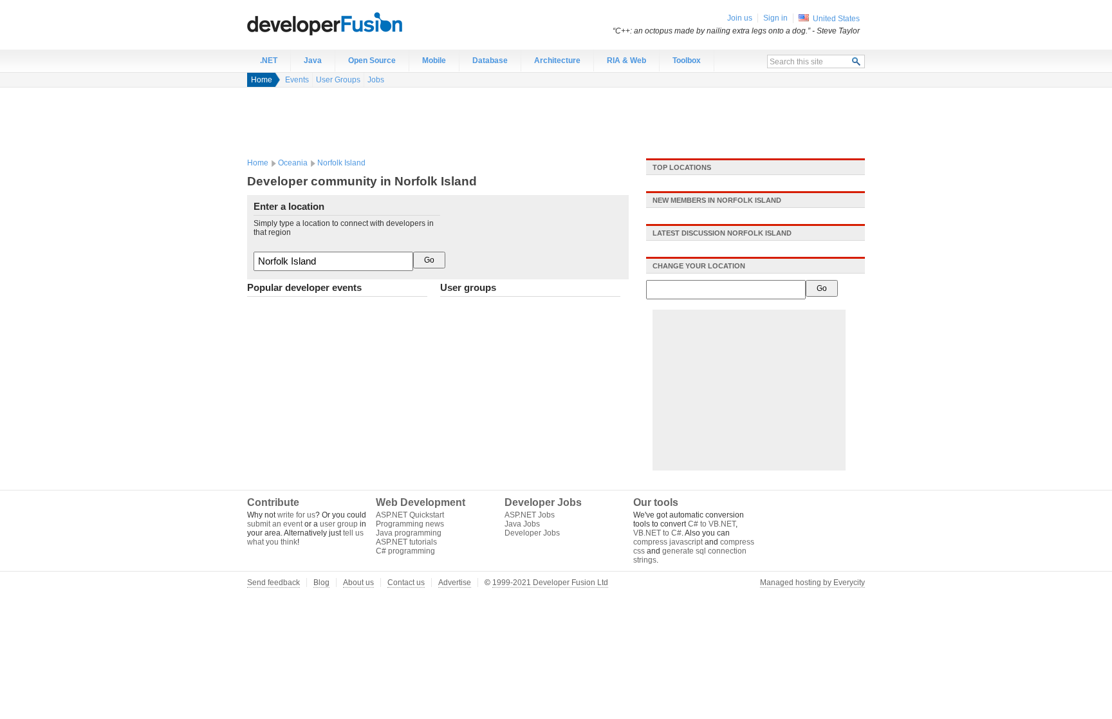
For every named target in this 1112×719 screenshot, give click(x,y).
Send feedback (273, 582)
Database (490, 60)
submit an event (274, 523)
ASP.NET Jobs (530, 514)
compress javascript (668, 541)
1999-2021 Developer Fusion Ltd (550, 582)
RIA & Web (626, 60)
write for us (296, 514)
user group (339, 523)
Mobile (434, 60)
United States (836, 18)
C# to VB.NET (712, 523)
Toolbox (686, 60)
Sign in (775, 18)
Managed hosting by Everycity (812, 582)
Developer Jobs (532, 532)
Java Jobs (522, 523)
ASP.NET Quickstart (410, 514)
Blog (321, 582)
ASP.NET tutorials (406, 541)
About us (358, 582)
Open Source (372, 60)
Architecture (557, 60)
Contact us (406, 582)
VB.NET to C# (657, 532)
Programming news (410, 523)
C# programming (405, 551)
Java (313, 60)
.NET (268, 60)
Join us (739, 18)
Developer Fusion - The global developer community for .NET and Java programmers (356, 23)
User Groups (338, 79)
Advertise (454, 582)
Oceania (293, 162)
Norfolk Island (341, 162)
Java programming (408, 532)
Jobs (375, 79)
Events (297, 79)
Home (261, 79)
